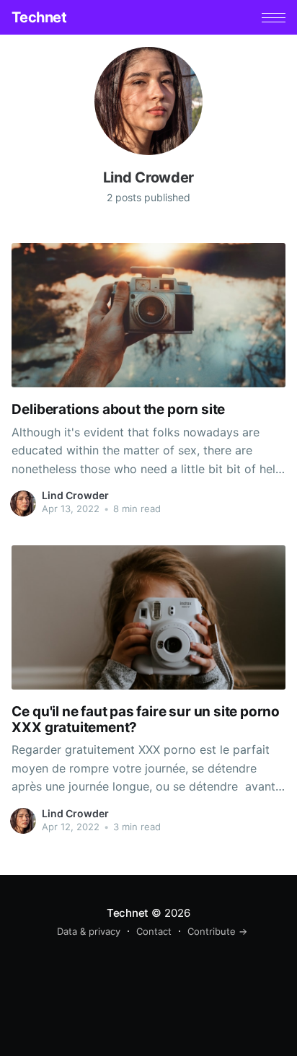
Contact (154, 931)
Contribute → (217, 931)
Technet (39, 17)
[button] (273, 18)
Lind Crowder (75, 495)
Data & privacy (88, 931)
